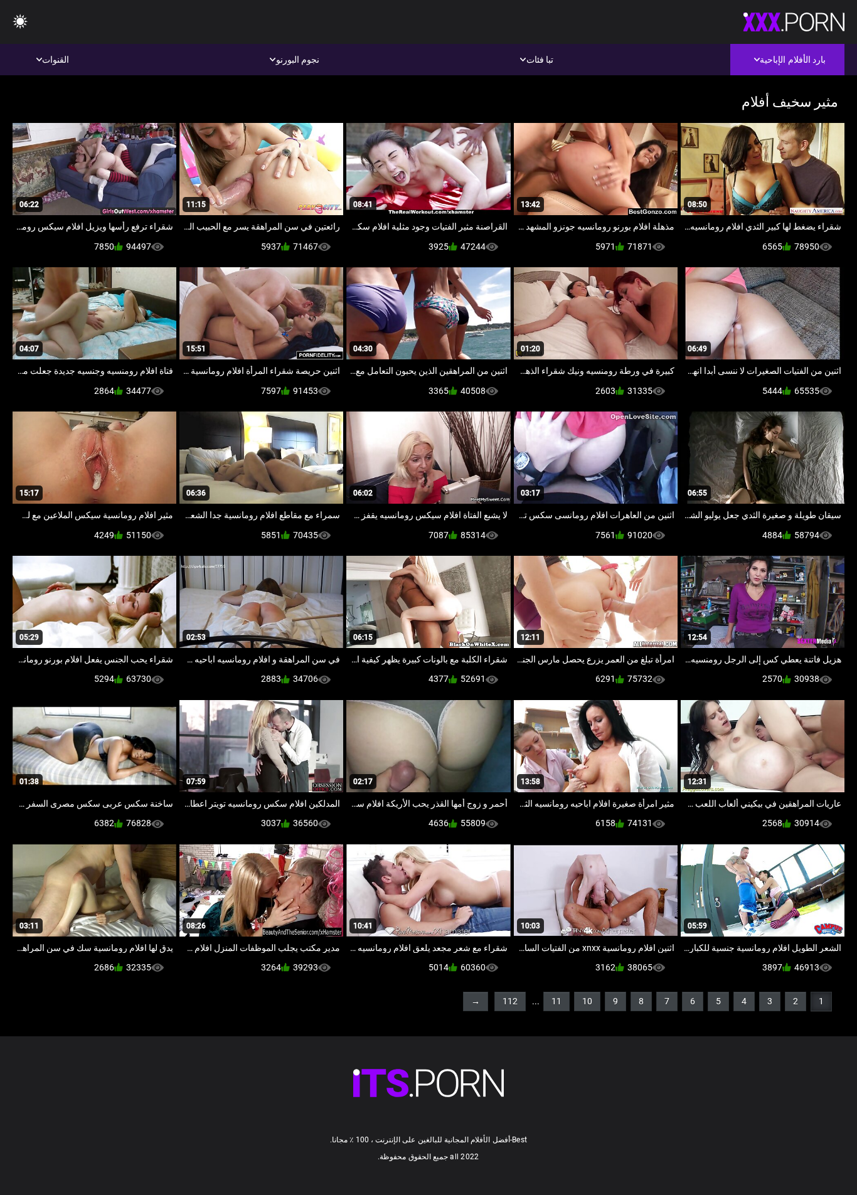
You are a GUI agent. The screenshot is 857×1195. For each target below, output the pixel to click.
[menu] (20, 22)
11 (556, 1001)
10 (587, 1001)
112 (510, 1001)
